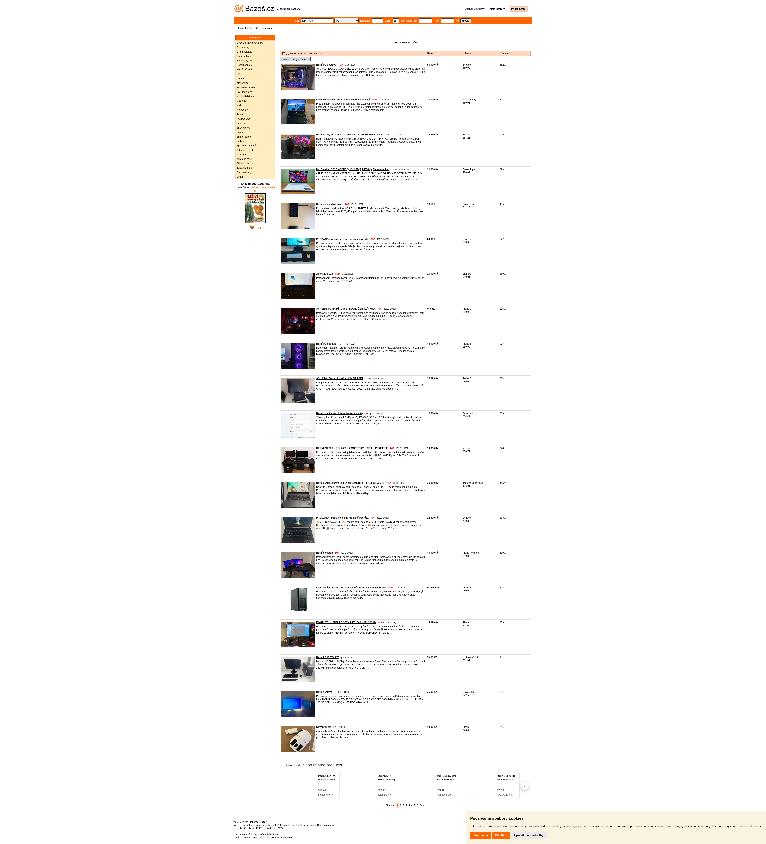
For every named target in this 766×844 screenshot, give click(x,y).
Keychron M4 (323, 727)
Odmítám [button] (501, 835)
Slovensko (265, 837)
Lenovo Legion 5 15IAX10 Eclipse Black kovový (343, 99)
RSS (319, 825)
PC (256, 28)
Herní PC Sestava (326, 343)
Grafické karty (244, 56)
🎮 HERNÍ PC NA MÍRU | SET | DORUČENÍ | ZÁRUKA (346, 308)
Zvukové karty (244, 172)
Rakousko (286, 837)
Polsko (276, 837)
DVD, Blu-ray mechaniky (250, 42)
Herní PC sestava (326, 64)
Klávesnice (243, 83)
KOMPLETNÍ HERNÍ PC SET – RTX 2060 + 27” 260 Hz (346, 622)
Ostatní (240, 176)
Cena (430, 53)
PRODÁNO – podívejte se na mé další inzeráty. (342, 239)
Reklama (282, 825)
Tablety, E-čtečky (246, 150)
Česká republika (250, 837)
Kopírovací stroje (246, 87)
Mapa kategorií (241, 834)
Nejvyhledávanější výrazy (264, 834)
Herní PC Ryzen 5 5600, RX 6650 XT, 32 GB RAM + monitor (349, 134)
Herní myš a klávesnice (329, 204)
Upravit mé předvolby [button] (528, 835)
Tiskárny (241, 154)
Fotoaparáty (243, 47)
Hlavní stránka (244, 28)
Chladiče (241, 78)
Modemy (241, 100)
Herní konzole (244, 65)
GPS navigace (244, 51)
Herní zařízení (244, 69)
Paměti (240, 114)
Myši (239, 105)
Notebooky (242, 109)
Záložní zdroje (244, 167)
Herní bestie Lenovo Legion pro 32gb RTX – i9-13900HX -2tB (350, 483)
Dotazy (249, 825)
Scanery (241, 132)
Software (241, 141)
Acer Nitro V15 (324, 273)
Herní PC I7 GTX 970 (327, 657)
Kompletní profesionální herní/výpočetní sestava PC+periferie (351, 587)
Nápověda (239, 825)
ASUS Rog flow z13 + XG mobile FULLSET (339, 378)
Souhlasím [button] (480, 835)
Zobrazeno (505, 53)
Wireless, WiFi (244, 159)
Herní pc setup (324, 552)
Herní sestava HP (326, 692)
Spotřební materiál (247, 145)
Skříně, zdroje (244, 136)
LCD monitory (244, 92)
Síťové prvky (243, 127)
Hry (238, 74)
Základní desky (245, 163)
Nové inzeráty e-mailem (295, 59)
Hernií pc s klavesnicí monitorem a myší (339, 413)
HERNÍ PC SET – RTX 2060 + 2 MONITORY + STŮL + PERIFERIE (352, 448)
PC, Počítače (244, 118)
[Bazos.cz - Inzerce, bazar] (254, 11)
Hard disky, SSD (245, 60)
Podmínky (293, 825)
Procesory (242, 123)
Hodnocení (261, 825)
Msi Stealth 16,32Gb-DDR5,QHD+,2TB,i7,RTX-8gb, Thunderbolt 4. (352, 169)
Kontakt (272, 825)
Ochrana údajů (308, 825)
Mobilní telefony (245, 96)
